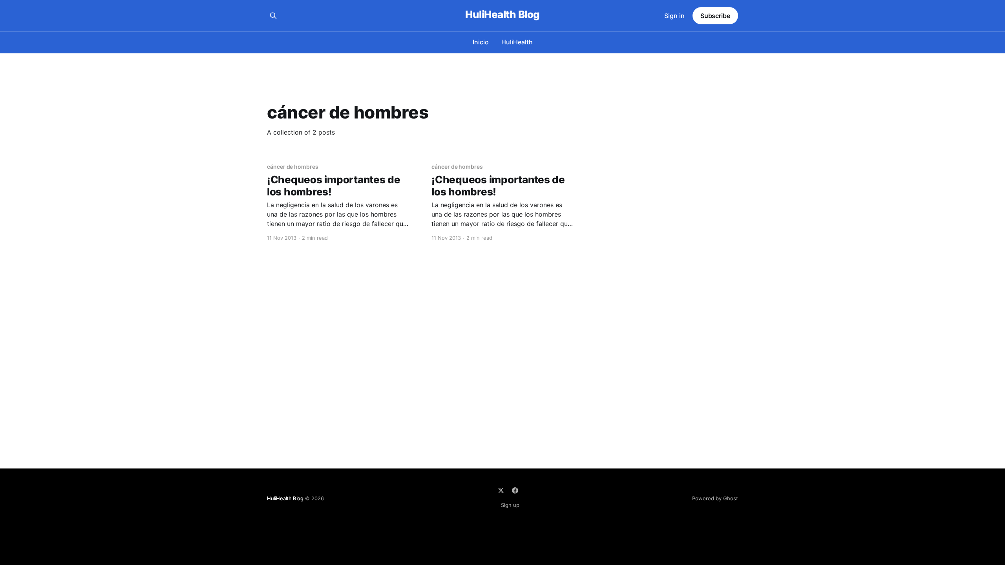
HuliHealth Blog (502, 15)
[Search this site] (273, 15)
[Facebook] (515, 490)
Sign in (674, 16)
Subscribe (715, 16)
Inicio (481, 42)
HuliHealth (517, 42)
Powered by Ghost (715, 498)
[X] (501, 490)
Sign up (510, 505)
